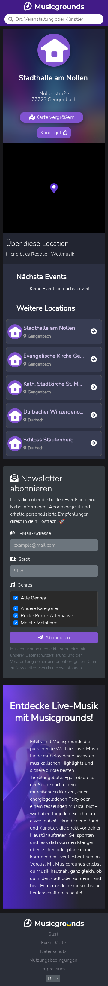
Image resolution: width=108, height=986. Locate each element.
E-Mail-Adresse (33, 533)
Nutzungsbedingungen (53, 960)
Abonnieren (57, 637)
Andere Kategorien (40, 608)
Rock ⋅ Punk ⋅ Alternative (47, 615)
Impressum (53, 969)
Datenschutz (53, 951)
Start (53, 934)
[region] (54, 188)
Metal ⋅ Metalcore (39, 623)
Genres (24, 585)
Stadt (23, 559)
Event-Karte (53, 942)
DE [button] (51, 978)
